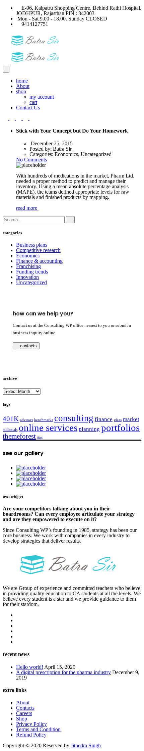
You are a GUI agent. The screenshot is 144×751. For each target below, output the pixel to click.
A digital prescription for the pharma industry (63, 672)
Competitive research (38, 250)
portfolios (120, 427)
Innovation (27, 277)
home (22, 81)
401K (11, 419)
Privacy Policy (31, 724)
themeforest (19, 436)
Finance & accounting (39, 261)
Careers (24, 713)
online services (48, 427)
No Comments (31, 159)
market (131, 419)
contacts (28, 345)
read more (27, 208)
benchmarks (43, 420)
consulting (73, 418)
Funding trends (32, 271)
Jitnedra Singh (86, 745)
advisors (26, 420)
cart (33, 102)
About (22, 86)
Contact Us (28, 107)
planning (89, 429)
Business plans (31, 245)
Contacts (25, 708)
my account (41, 97)
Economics (28, 255)
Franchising (28, 266)
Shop (21, 718)
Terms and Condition (38, 729)
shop (21, 91)
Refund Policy (31, 735)
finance (104, 419)
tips (40, 437)
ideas (118, 420)
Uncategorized (31, 282)
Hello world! (29, 667)
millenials (10, 430)
